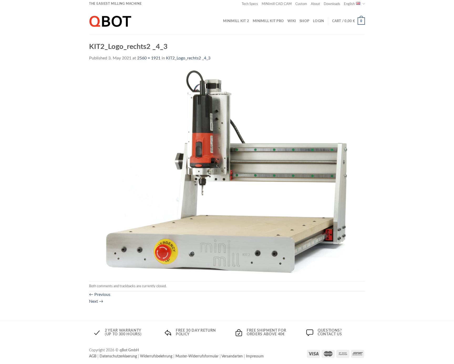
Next (96, 301)
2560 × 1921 (149, 58)
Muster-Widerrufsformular (197, 356)
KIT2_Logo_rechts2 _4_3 (188, 58)
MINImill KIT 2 (236, 21)
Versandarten (232, 356)
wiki (291, 21)
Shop (304, 21)
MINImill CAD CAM (277, 4)
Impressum (255, 356)
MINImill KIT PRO (268, 21)
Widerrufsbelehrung (156, 356)
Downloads (332, 4)
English (349, 4)
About (315, 4)
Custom (301, 4)
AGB (92, 356)
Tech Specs (250, 4)
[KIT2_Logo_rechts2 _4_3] (227, 171)
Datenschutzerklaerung (118, 356)
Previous (99, 294)
